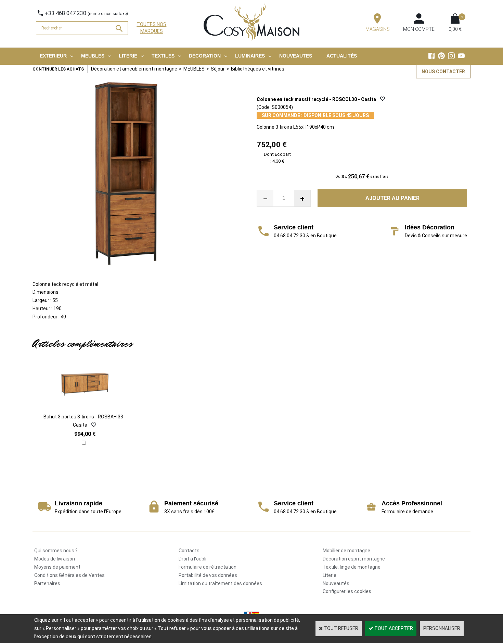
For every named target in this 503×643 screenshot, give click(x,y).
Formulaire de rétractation (207, 567)
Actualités (341, 56)
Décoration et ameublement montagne (134, 69)
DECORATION (205, 56)
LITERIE (128, 56)
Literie (329, 575)
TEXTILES (163, 56)
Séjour (218, 69)
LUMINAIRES (250, 56)
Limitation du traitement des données (220, 583)
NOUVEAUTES (295, 56)
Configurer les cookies (347, 591)
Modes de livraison (54, 559)
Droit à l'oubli (192, 559)
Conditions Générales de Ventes (69, 575)
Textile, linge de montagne (352, 567)
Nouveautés (336, 583)
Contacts (189, 550)
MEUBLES (92, 56)
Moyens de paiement (57, 567)
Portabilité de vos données (208, 575)
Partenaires (47, 583)
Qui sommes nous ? (56, 550)
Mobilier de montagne (346, 550)
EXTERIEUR (53, 56)
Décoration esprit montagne (354, 559)
